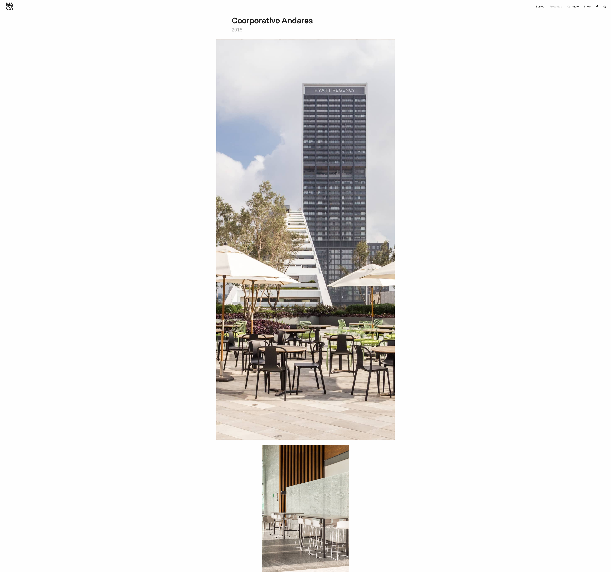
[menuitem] (540, 7)
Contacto (573, 6)
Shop (587, 6)
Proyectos (555, 6)
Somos (540, 6)
